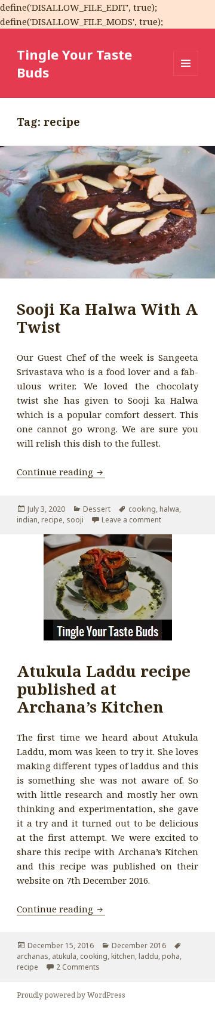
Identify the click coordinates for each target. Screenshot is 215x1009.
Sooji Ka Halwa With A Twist (107, 318)
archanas (32, 956)
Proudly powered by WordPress (71, 995)
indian (27, 520)
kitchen (123, 956)
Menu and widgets (186, 75)
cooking (142, 509)
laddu (148, 956)
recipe (52, 520)
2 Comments (78, 967)
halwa (169, 509)
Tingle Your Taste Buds (74, 63)
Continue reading (61, 472)
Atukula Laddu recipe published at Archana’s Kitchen (104, 688)
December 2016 (139, 945)
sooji (75, 520)
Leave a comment (131, 520)
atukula (64, 956)
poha (171, 956)
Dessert (96, 509)
